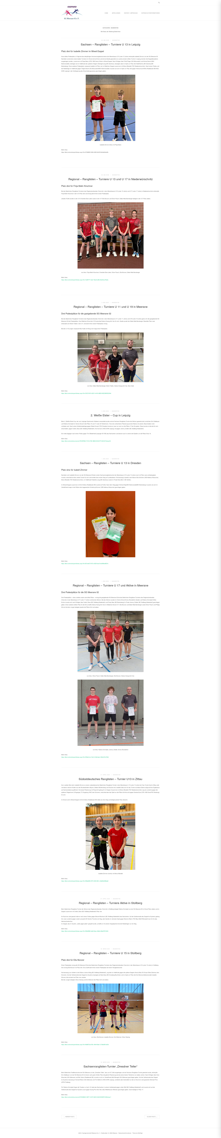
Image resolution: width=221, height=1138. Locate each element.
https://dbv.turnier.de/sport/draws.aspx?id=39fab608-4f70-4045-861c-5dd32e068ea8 (84, 881)
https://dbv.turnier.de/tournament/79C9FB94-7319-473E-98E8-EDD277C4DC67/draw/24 (86, 441)
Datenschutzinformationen (150, 13)
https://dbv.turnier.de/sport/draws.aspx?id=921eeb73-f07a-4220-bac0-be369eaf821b (84, 563)
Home (106, 13)
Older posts (152, 1116)
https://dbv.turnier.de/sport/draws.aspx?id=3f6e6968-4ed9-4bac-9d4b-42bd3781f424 (84, 931)
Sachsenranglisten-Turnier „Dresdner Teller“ (110, 1066)
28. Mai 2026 (105, 40)
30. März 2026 (105, 949)
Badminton (116, 40)
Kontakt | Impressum (131, 13)
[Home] (72, 18)
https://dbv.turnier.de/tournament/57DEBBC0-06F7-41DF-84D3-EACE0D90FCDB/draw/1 (86, 1097)
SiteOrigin (140, 1133)
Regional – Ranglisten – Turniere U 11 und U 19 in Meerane (111, 307)
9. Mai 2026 (105, 302)
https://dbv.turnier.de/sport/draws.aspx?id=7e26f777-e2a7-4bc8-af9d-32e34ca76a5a (84, 280)
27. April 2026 (105, 774)
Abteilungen (116, 13)
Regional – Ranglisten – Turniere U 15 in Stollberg (110, 953)
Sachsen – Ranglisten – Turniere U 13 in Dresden (110, 463)
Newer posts (69, 1116)
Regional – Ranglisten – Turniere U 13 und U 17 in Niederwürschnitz (110, 179)
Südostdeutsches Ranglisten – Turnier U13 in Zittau (110, 779)
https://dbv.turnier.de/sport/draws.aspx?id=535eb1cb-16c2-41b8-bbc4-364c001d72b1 (85, 757)
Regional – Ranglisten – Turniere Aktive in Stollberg (110, 903)
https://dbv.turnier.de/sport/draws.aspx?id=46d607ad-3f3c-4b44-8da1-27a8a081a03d (85, 1044)
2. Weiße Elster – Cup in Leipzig (110, 415)
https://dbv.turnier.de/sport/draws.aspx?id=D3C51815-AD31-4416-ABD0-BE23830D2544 (86, 393)
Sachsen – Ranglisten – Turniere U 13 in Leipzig (110, 44)
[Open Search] (159, 2)
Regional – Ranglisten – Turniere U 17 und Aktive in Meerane (110, 585)
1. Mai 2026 (105, 458)
